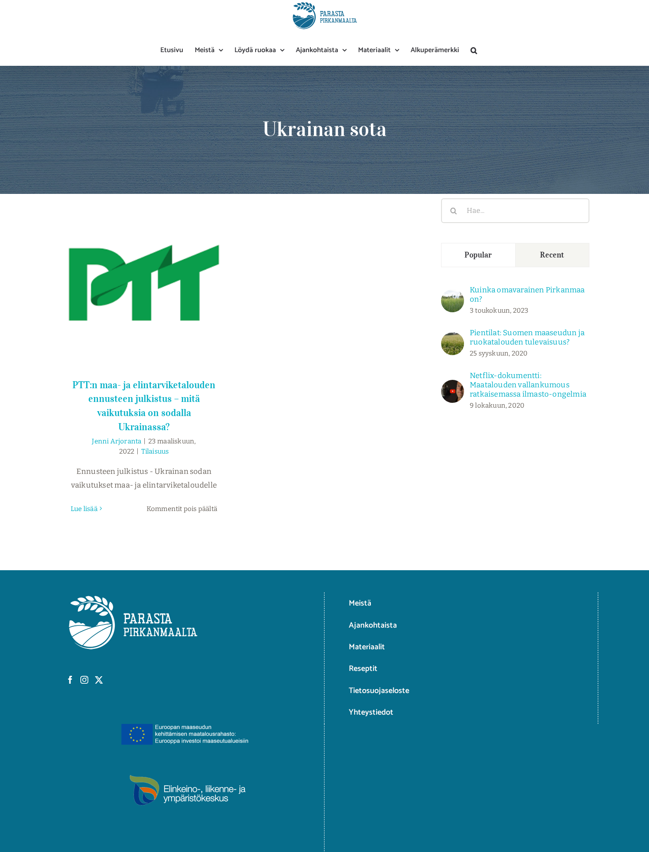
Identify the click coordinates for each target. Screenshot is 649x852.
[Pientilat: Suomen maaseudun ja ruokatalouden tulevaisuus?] (452, 338)
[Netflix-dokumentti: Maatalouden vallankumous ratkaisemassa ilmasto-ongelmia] (452, 386)
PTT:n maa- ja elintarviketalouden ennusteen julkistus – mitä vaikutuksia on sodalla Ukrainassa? (144, 263)
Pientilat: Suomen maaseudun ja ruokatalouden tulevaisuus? (527, 337)
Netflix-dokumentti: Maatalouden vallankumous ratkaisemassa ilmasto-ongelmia (528, 385)
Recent (552, 255)
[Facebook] (70, 680)
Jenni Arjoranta (116, 441)
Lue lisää (84, 509)
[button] (474, 50)
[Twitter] (99, 680)
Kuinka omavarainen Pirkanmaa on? (527, 294)
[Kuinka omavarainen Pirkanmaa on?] (452, 295)
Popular (478, 255)
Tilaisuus (155, 451)
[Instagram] (84, 680)
